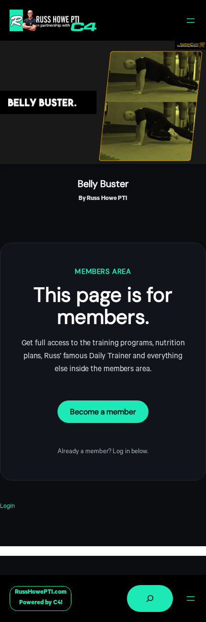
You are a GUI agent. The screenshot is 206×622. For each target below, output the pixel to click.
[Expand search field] (149, 598)
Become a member (103, 412)
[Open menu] (190, 20)
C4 (57, 603)
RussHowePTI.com (41, 592)
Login (7, 507)
